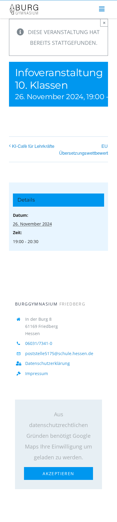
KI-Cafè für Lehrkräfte (33, 146)
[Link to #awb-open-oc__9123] (101, 9)
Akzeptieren (58, 473)
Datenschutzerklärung (47, 363)
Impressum (36, 373)
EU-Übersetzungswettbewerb (84, 149)
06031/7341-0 (38, 343)
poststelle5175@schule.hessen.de (59, 353)
